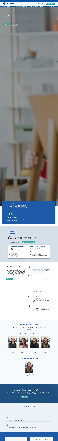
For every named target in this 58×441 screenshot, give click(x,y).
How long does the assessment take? (15, 425)
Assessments (11, 233)
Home (4, 6)
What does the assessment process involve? (17, 422)
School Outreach (31, 6)
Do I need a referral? (12, 418)
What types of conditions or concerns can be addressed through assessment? (22, 427)
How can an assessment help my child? (16, 420)
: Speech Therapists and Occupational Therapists (13, 0)
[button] (29, 411)
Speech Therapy (17, 6)
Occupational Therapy (24, 6)
